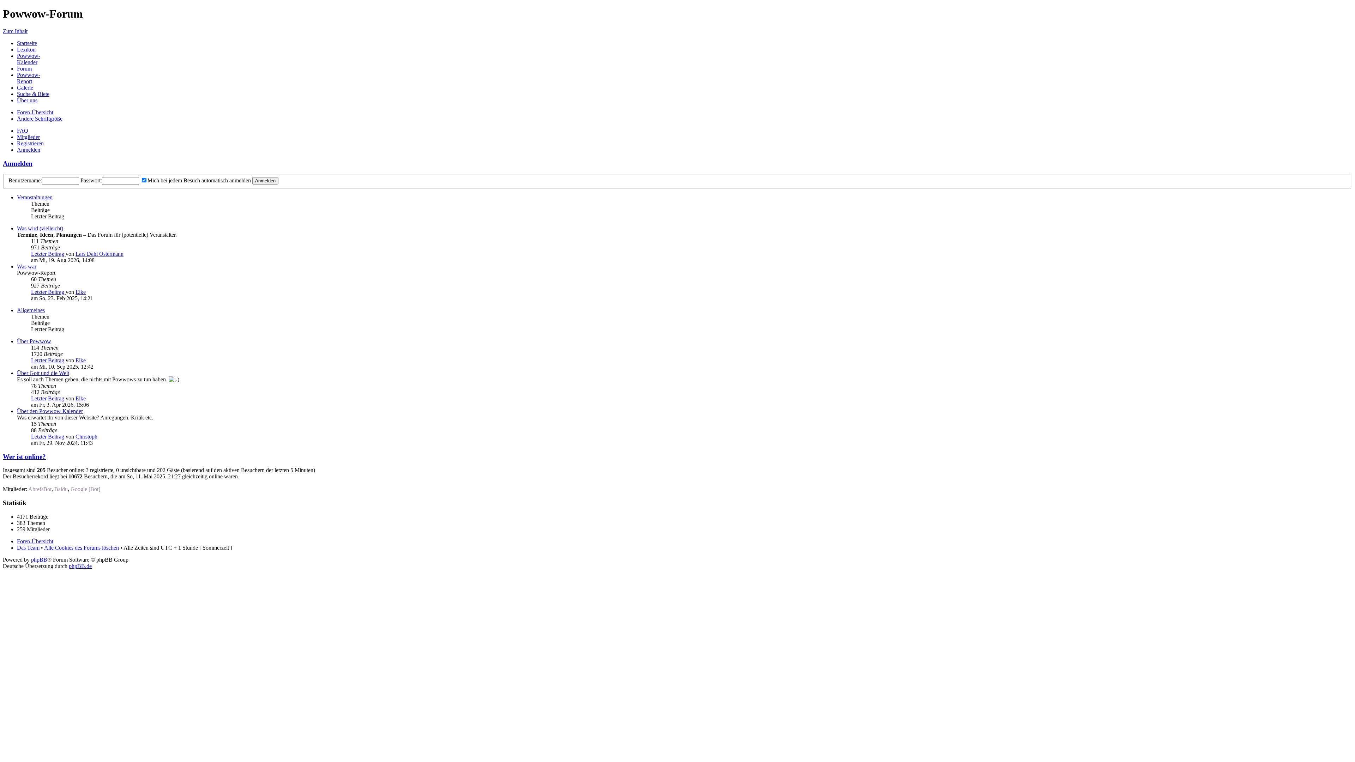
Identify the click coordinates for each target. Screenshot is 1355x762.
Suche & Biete (33, 94)
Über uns (27, 100)
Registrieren (30, 143)
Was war (26, 267)
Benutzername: (25, 180)
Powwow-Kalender (28, 59)
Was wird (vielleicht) (40, 228)
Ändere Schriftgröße (39, 119)
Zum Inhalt (15, 31)
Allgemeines (31, 310)
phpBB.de (80, 566)
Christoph (86, 437)
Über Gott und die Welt (43, 373)
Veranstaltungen (35, 197)
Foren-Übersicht (35, 112)
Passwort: (91, 180)
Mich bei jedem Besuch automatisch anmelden (199, 180)
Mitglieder (28, 137)
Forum (24, 69)
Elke (81, 292)
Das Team (28, 548)
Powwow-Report (28, 78)
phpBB (39, 560)
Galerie (25, 88)
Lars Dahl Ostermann (100, 254)
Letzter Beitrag (48, 254)
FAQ (22, 131)
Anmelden (28, 150)
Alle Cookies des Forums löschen (81, 548)
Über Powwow (34, 341)
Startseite (27, 43)
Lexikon (26, 50)
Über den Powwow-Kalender (50, 411)
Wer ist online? (24, 456)
